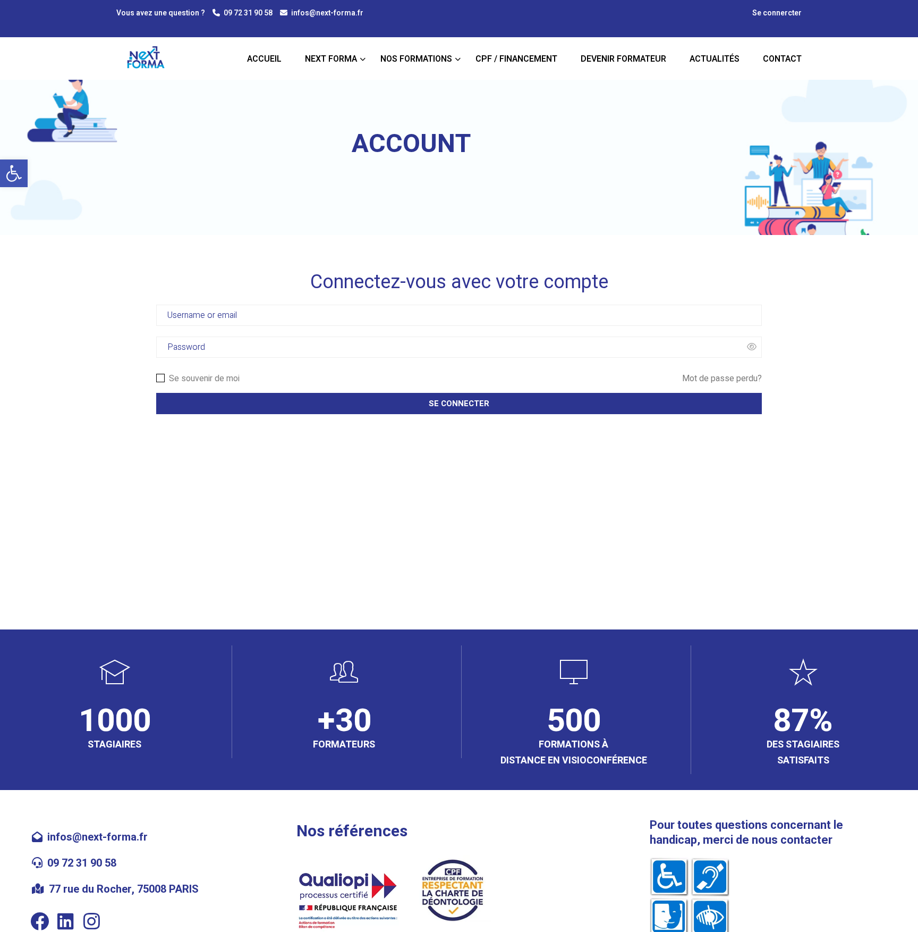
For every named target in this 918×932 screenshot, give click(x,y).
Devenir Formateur (623, 59)
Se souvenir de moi (203, 378)
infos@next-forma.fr (327, 13)
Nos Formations (416, 59)
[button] (14, 173)
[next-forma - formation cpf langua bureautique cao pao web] (149, 59)
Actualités (715, 59)
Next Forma (331, 59)
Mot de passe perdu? (722, 378)
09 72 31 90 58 (248, 13)
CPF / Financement (516, 59)
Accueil (264, 59)
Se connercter (777, 13)
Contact (782, 59)
